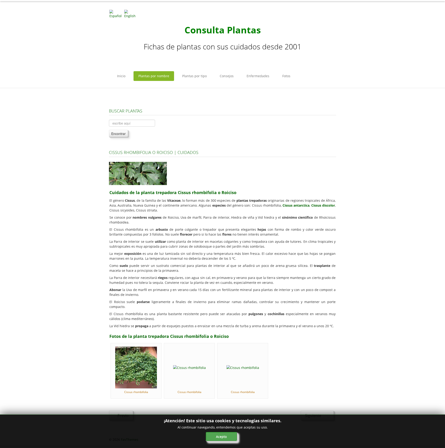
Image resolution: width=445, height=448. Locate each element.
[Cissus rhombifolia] (136, 367)
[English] (131, 13)
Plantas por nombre (153, 76)
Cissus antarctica (296, 205)
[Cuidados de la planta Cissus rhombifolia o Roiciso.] (138, 173)
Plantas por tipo (194, 76)
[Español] (116, 13)
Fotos (286, 76)
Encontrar (118, 133)
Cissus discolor (323, 205)
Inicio (121, 76)
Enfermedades (258, 76)
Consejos (227, 76)
